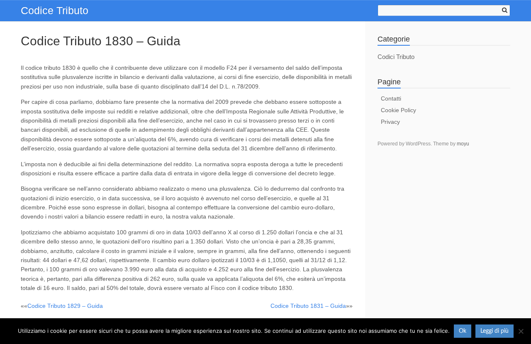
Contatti (391, 98)
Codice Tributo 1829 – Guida (65, 305)
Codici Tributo (396, 56)
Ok (462, 331)
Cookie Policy (398, 110)
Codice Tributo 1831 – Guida (308, 305)
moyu (463, 144)
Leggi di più (494, 331)
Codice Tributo (54, 10)
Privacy (390, 121)
